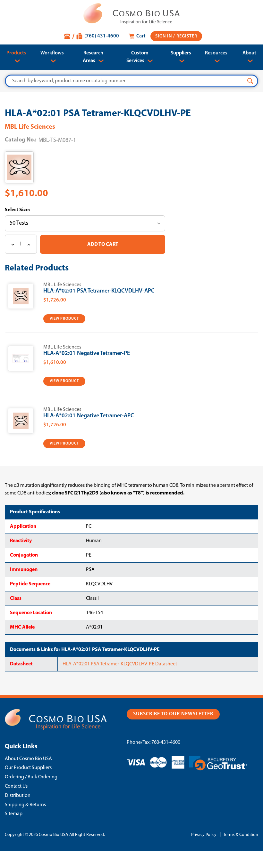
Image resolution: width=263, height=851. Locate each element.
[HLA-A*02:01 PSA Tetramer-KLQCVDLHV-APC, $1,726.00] (21, 296)
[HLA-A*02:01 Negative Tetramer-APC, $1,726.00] (21, 421)
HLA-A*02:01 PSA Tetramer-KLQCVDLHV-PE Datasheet (120, 664)
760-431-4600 (165, 742)
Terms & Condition (240, 834)
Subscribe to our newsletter (173, 714)
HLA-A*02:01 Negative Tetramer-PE (86, 354)
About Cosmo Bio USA (28, 758)
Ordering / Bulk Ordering (31, 777)
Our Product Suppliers (28, 767)
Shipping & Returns (25, 804)
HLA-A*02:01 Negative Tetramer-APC (88, 416)
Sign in (164, 36)
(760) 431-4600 (101, 36)
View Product (64, 319)
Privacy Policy (203, 834)
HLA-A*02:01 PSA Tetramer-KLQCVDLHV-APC (99, 291)
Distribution (17, 795)
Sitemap (13, 813)
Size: (24, 210)
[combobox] (131, 81)
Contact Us (16, 786)
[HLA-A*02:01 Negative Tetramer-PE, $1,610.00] (21, 358)
